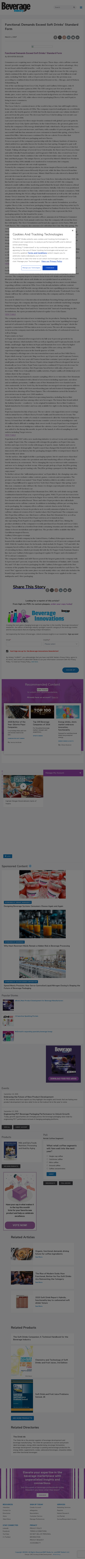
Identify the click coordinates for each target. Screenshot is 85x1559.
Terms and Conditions (37, 253)
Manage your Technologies (31, 268)
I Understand (50, 268)
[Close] (72, 230)
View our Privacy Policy (51, 261)
